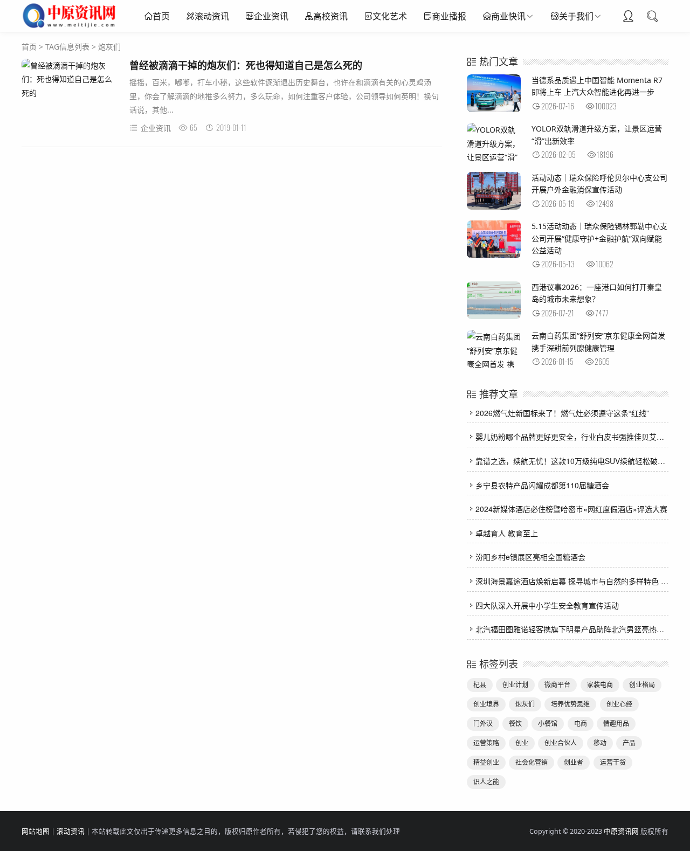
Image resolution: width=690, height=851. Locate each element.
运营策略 (486, 743)
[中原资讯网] (71, 27)
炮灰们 (525, 704)
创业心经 (619, 704)
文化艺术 (389, 16)
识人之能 (486, 781)
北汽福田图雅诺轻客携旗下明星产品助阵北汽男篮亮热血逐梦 (577, 629)
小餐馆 (547, 723)
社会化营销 (531, 762)
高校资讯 (330, 16)
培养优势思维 (570, 704)
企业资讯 (271, 16)
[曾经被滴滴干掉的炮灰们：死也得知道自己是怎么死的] (70, 79)
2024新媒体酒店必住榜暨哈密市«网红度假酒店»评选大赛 (571, 508)
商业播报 (449, 16)
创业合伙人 (560, 743)
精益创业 (486, 762)
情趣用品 (616, 723)
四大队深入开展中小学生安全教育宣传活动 (547, 605)
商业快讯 (508, 16)
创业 (521, 743)
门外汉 (483, 723)
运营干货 (613, 762)
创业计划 (515, 684)
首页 (161, 16)
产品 (629, 743)
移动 (600, 743)
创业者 (573, 762)
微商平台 (557, 684)
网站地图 (36, 831)
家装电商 (600, 684)
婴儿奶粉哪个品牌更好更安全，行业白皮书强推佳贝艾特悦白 (577, 436)
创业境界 (486, 704)
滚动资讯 (212, 16)
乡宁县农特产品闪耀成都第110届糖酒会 (542, 485)
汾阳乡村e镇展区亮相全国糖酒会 (530, 556)
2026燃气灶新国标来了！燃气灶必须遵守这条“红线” (562, 412)
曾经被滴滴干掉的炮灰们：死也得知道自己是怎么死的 (245, 65)
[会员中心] (628, 17)
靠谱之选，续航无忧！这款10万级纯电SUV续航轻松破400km (578, 460)
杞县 (479, 684)
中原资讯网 (621, 831)
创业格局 (642, 684)
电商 (580, 723)
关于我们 (576, 16)
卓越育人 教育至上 (506, 533)
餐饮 (515, 723)
